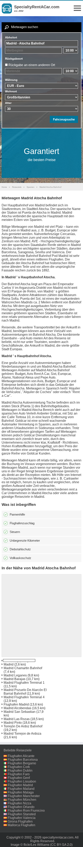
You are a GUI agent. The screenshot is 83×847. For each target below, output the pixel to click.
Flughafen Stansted (22, 814)
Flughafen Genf (19, 777)
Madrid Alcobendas (17, 708)
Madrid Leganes (15, 675)
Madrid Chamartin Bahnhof (23, 668)
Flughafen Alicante (21, 756)
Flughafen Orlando (21, 807)
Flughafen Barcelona (23, 759)
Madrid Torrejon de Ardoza (22, 733)
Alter (8, 102)
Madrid (8, 664)
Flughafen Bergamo (22, 763)
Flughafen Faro (19, 774)
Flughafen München (22, 799)
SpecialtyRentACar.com (36, 7)
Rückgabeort (14, 58)
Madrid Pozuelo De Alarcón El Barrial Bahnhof (25, 691)
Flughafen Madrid (16, 704)
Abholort (11, 37)
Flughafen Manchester (24, 796)
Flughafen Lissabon (22, 781)
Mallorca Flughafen (21, 825)
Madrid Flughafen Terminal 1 (24, 682)
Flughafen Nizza (19, 803)
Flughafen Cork (19, 767)
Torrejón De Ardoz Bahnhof (23, 726)
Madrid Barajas (14, 679)
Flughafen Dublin (20, 770)
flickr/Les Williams (36, 844)
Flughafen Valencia (21, 818)
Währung (11, 79)
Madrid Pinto (13, 722)
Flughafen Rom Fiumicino (26, 810)
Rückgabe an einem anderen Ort (31, 65)
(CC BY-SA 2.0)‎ (61, 844)
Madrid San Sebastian (19, 711)
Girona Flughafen (20, 821)
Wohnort (11, 91)
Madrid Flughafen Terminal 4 (24, 697)
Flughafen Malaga (21, 792)
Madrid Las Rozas (17, 719)
